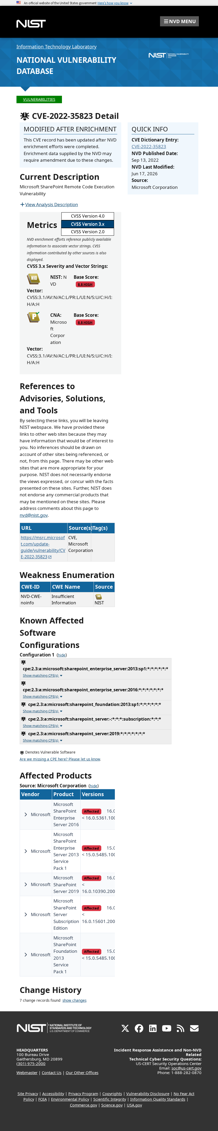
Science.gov (112, 1105)
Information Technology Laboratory (56, 46)
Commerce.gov (83, 1105)
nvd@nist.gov (34, 515)
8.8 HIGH (85, 284)
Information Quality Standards (157, 1099)
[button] (179, 21)
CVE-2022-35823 (149, 146)
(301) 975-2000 (30, 1063)
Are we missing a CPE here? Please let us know (60, 759)
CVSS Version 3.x (87, 224)
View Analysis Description (51, 204)
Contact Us (51, 1072)
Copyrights (112, 1093)
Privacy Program (83, 1093)
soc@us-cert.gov (186, 1068)
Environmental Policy (70, 1099)
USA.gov (134, 1105)
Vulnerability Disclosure (147, 1093)
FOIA (42, 1099)
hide (61, 655)
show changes (74, 1000)
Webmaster (26, 1072)
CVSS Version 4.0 (87, 216)
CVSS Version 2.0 (87, 232)
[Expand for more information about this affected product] (25, 814)
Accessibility (53, 1093)
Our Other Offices (82, 1072)
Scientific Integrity (109, 1099)
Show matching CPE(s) (41, 675)
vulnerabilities (39, 99)
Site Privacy (28, 1093)
